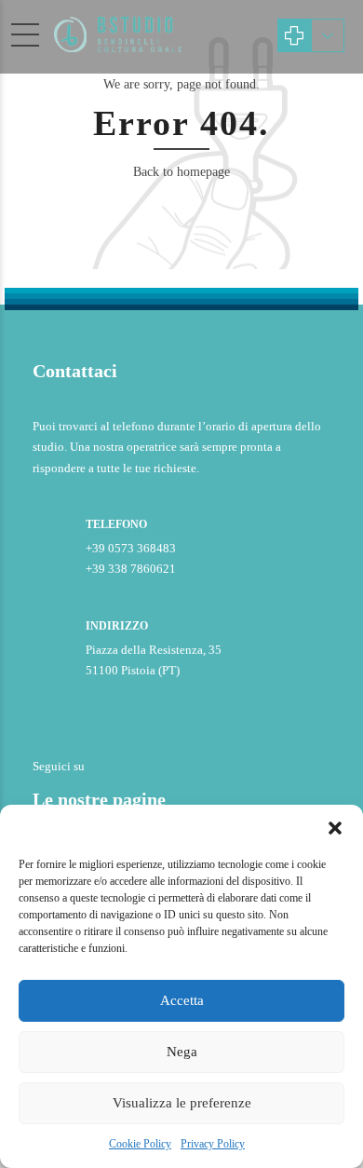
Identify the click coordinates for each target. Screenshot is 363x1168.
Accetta (182, 1000)
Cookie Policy (140, 1143)
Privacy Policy (213, 1143)
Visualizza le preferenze (182, 1102)
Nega (182, 1051)
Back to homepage (181, 172)
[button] (335, 828)
